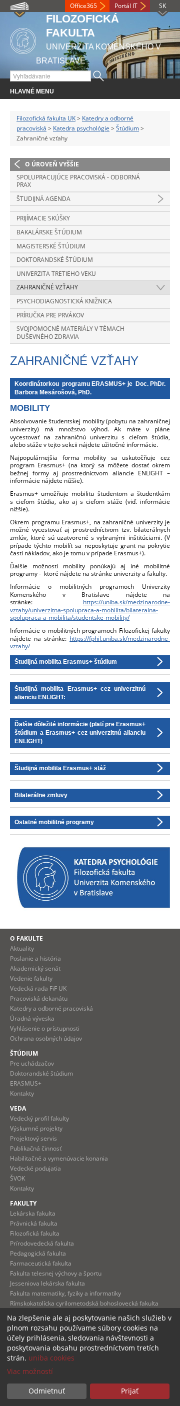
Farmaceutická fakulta (41, 1263)
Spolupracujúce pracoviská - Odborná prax (78, 181)
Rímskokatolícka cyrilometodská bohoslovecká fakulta (84, 1303)
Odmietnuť (46, 1391)
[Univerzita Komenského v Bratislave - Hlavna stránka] (23, 39)
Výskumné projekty (36, 1128)
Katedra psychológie (81, 128)
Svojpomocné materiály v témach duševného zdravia (70, 332)
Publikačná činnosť (36, 1148)
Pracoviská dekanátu (39, 998)
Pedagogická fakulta (38, 1253)
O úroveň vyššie (52, 164)
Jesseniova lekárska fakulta (47, 1283)
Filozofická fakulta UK (46, 118)
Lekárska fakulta (33, 1213)
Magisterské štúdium (51, 246)
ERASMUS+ (26, 1083)
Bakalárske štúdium (49, 232)
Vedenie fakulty (31, 978)
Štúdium (127, 128)
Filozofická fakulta (35, 1233)
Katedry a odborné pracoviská (51, 1008)
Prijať (129, 1391)
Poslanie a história (35, 958)
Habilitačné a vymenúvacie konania (59, 1158)
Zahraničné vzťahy (47, 287)
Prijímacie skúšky (43, 218)
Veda (18, 1108)
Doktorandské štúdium (54, 259)
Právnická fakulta (34, 1223)
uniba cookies (51, 1358)
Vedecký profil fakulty (39, 1118)
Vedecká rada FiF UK (38, 988)
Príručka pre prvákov (50, 315)
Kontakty (22, 1093)
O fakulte (26, 938)
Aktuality (22, 948)
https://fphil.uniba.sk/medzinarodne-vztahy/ (90, 642)
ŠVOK (17, 1178)
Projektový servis (33, 1138)
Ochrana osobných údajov (46, 1038)
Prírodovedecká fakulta (42, 1243)
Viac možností (30, 1371)
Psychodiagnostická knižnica (64, 301)
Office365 (83, 5)
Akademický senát (35, 968)
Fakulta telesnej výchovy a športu (56, 1273)
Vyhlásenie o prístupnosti (45, 1028)
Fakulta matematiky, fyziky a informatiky (65, 1293)
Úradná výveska (32, 1018)
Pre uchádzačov (32, 1063)
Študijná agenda (43, 198)
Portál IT (126, 5)
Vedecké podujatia (35, 1168)
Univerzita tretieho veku (56, 273)
